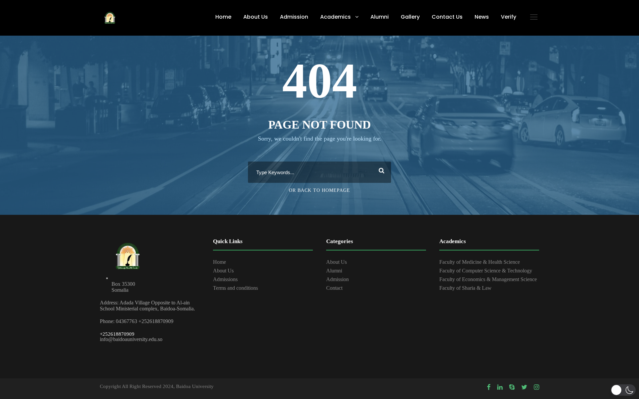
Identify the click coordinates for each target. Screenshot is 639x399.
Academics (335, 17)
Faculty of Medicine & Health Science (479, 262)
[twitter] (524, 387)
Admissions (225, 279)
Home (223, 17)
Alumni (379, 17)
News (482, 17)
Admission (294, 17)
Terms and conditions (235, 288)
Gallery (410, 17)
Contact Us (447, 17)
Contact (334, 288)
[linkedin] (500, 387)
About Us (255, 17)
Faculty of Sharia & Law (465, 288)
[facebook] (489, 387)
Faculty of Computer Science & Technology (485, 270)
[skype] (512, 387)
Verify (508, 17)
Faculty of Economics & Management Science (488, 279)
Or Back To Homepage (319, 190)
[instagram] (536, 387)
